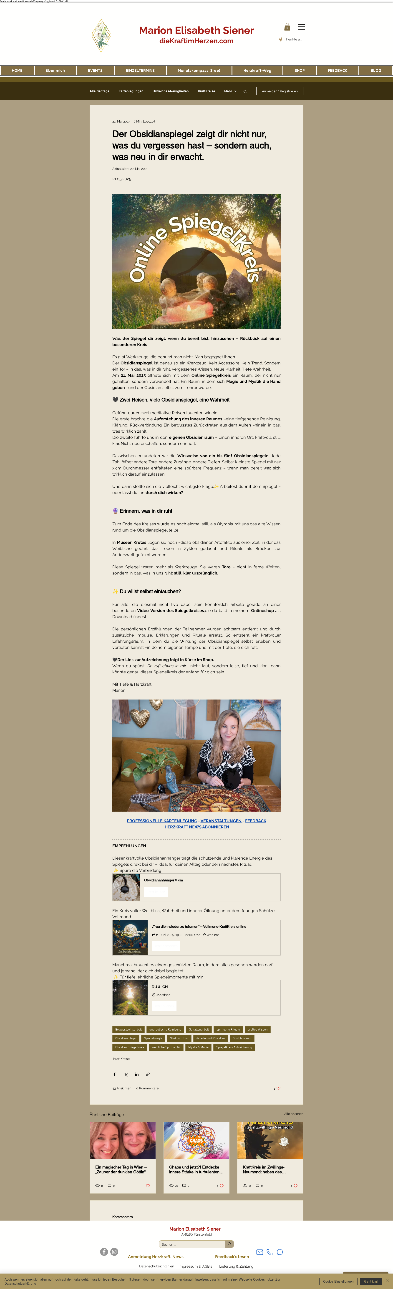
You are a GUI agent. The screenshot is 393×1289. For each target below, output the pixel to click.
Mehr (228, 91)
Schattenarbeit (199, 1030)
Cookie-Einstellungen (338, 1281)
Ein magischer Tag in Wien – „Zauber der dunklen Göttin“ (121, 1169)
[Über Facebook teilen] (114, 1074)
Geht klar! (371, 1281)
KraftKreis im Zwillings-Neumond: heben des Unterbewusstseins (264, 1169)
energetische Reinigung (165, 1030)
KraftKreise (206, 91)
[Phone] (269, 1252)
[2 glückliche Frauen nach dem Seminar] (123, 1140)
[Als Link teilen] (148, 1074)
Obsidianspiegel (125, 1039)
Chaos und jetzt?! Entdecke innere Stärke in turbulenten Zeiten (194, 1169)
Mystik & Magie (198, 1047)
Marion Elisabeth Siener (196, 30)
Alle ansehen (293, 1114)
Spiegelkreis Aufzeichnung (234, 1047)
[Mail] (259, 1252)
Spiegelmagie (153, 1039)
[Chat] (279, 1252)
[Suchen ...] (229, 1244)
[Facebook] (104, 1252)
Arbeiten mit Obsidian (210, 1039)
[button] (287, 26)
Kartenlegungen (131, 91)
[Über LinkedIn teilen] (137, 1074)
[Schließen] (387, 1281)
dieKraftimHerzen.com (196, 41)
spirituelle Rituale (228, 1030)
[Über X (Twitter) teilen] (125, 1074)
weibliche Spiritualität (166, 1047)
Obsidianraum (242, 1039)
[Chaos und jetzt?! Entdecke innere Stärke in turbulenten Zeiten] (196, 1140)
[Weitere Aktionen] (278, 121)
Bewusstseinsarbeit (128, 1030)
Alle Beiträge (99, 91)
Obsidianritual (179, 1039)
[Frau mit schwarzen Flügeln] (270, 1140)
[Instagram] (114, 1252)
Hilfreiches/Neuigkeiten (171, 91)
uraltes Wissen (258, 1030)
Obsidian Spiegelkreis (129, 1047)
